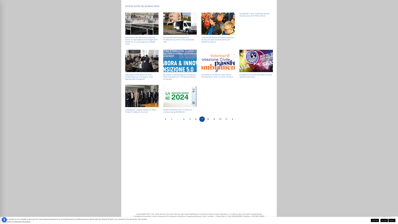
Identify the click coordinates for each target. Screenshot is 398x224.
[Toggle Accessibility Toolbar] (4, 219)
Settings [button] (375, 220)
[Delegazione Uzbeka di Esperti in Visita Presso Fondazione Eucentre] (142, 96)
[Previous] (165, 119)
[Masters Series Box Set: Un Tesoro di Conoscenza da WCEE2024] (180, 96)
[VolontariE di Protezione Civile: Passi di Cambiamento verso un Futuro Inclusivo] (218, 61)
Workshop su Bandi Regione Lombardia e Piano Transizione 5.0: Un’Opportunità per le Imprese (179, 77)
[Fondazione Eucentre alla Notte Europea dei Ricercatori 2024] (256, 61)
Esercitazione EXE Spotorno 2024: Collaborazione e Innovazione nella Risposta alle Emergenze (139, 77)
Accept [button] (384, 220)
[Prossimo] (232, 119)
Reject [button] (392, 220)
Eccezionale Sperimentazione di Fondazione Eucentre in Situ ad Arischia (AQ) (178, 40)
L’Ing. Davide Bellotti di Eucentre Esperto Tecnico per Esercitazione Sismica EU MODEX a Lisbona (217, 40)
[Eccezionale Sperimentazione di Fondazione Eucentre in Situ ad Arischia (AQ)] (180, 24)
